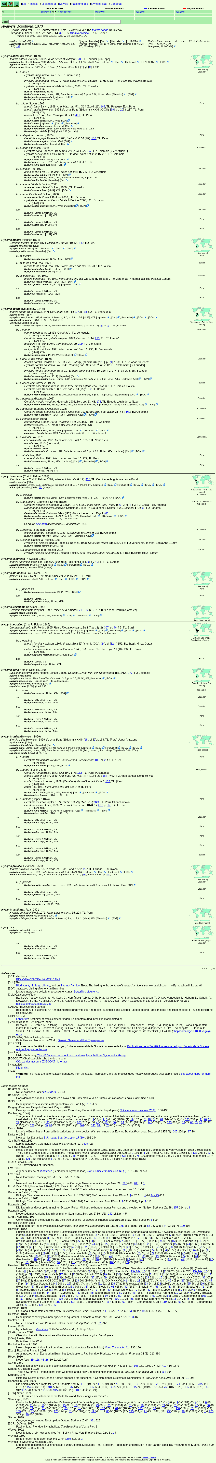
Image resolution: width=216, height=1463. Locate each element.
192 (18, 46)
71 (80, 610)
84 (165, 1225)
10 (194, 1238)
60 (114, 1122)
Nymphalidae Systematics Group (106, 1055)
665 (113, 1387)
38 (108, 874)
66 (200, 1122)
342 (81, 242)
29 (17, 1122)
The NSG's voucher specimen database (61, 1055)
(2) (80, 421)
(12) (69, 479)
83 (143, 1256)
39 (112, 109)
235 (169, 1411)
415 (88, 479)
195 (93, 1411)
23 (120, 504)
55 (200, 1247)
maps (204, 69)
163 (103, 106)
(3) (52, 36)
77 (183, 1253)
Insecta (34, 3)
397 (125, 1183)
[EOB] (50, 91)
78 (107, 1125)
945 (55, 1390)
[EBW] (29, 314)
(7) (67, 772)
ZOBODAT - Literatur (54, 1061)
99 (58, 1262)
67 (50, 1125)
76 (32, 1411)
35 (82, 67)
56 (105, 1122)
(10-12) (62, 242)
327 (32, 1125)
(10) (102, 649)
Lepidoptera (49, 3)
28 (161, 1119)
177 (130, 672)
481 (50, 1387)
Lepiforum (22, 1019)
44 (196, 1256)
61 (112, 1286)
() (140, 11)
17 (109, 805)
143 (93, 1125)
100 (182, 1225)
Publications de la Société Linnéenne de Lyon (154, 1046)
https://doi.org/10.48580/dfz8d (33, 1003)
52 (21, 1298)
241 (179, 1384)
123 (25, 1304)
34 (165, 1250)
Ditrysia (63, 3)
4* (145, 1119)
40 (196, 1253)
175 (121, 1225)
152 (79, 772)
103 (112, 1262)
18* (150, 1119)
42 (110, 1256)
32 (125, 1286)
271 (211, 1411)
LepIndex (93, 41)
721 (155, 1387)
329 (100, 1323)
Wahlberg (88, 46)
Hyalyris (100, 11)
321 (61, 33)
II (25, 1271)
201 (79, 1122)
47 (18, 1247)
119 (164, 1301)
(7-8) (106, 411)
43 (135, 1244)
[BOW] (31, 64)
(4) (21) (74, 106)
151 (89, 1104)
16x (200, 1271)
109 (117, 1298)
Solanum (41, 524)
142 (110, 1213)
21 (151, 1274)
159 (18, 1411)
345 (200, 1384)
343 (96, 802)
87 (35, 1259)
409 (85, 1143)
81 (97, 1256)
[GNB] (34, 487)
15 (134, 1241)
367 (106, 627)
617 (92, 1387)
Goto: (5, 22)
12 (112, 643)
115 (57, 1301)
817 (187, 1387)
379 (60, 1155)
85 (183, 1256)
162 (128, 411)
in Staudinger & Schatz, (112, 507)
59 (46, 1125)
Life (24, 3)
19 (131, 1119)
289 (68, 1438)
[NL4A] (78, 36)
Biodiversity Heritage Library (33, 985)
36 (84, 874)
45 (97, 1122)
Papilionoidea (79, 3)
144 (99, 1125)
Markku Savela (149, 1457)
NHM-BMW (24, 41)
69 (43, 1253)
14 (91, 1241)
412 (164, 1365)
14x (138, 1271)
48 (74, 1155)
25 (157, 1195)
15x (195, 1271)
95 (169, 1259)
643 (106, 513)
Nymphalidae (99, 3)
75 (138, 1155)
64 (122, 1122)
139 (178, 1408)
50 (27, 1262)
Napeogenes (65, 11)
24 (102, 643)
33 (48, 1244)
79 (36, 1256)
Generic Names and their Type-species (81, 1040)
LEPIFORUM (148, 62)
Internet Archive (70, 985)
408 (136, 1183)
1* (201, 1119)
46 (115, 627)
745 (134, 1387)
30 (64, 1250)
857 (208, 1387)
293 (97, 338)
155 (85, 869)
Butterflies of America (86, 991)
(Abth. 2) (76, 627)
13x (133, 1271)
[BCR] (71, 516)
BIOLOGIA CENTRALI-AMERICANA (38, 979)
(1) (105, 552)
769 (166, 1387)
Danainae (116, 3)
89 (84, 1259)
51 (115, 1247)
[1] (61, 561)
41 (93, 1244)
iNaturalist (116, 41)
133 (107, 781)
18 (90, 67)
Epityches (45, 11)
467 (82, 1125)
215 (131, 1411)
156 (93, 138)
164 (105, 775)
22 (209, 1152)
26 (205, 1119)
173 (99, 401)
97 (211, 1259)
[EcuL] (175, 41)
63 (142, 507)
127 (76, 311)
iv (55, 1304)
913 (45, 1390)
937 (23, 1390)
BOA (163, 62)
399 (80, 343)
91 (176, 1292)
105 (85, 610)
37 (103, 1253)
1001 (79, 1390)
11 (49, 1238)
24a (153, 1195)
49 (96, 561)
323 (40, 487)
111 (174, 1298)
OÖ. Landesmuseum (28, 1061)
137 (195, 1152)
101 (204, 1295)
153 (131, 1317)
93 (128, 1259)
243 (150, 1122)
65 (196, 1122)
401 (77, 115)
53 (183, 1122)
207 (100, 805)
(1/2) (78, 138)
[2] (49, 67)
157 (89, 151)
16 (173, 1241)
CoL (103, 41)
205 (175, 1131)
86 (107, 1411)
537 (124, 1155)
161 (137, 1384)
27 (209, 1119)
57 (51, 1250)
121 (28, 1158)
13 (95, 1238)
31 (47, 1122)
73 (51, 1289)
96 (87, 561)
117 (108, 1301)
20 (79, 59)
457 (29, 1387)
